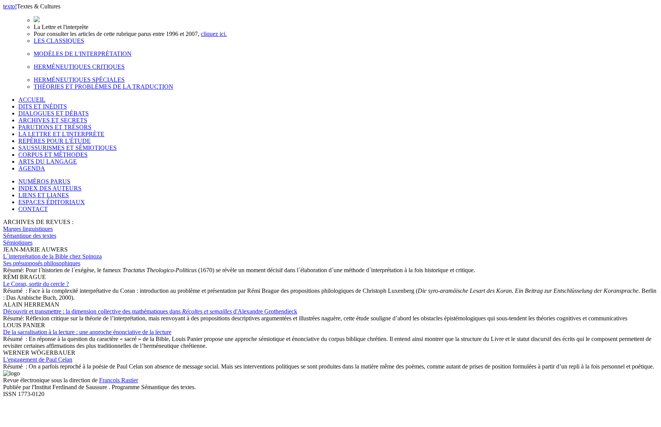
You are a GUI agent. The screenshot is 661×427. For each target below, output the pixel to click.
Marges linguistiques (28, 229)
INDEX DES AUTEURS (49, 188)
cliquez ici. (214, 34)
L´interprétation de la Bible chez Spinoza (52, 259)
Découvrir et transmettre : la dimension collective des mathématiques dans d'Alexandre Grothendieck (150, 311)
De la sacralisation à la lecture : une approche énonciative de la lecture (87, 332)
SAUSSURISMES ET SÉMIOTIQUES (67, 147)
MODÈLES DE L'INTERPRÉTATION (83, 53)
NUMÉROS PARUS (44, 181)
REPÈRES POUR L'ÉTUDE (54, 141)
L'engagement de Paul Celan (37, 359)
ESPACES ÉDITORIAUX (51, 202)
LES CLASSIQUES (59, 40)
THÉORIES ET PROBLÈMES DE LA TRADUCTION (103, 86)
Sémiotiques (18, 242)
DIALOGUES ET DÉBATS (53, 113)
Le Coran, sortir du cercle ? (36, 284)
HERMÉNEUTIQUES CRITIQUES (79, 66)
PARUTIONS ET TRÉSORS (54, 127)
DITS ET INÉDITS (42, 106)
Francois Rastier (118, 380)
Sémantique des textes (29, 235)
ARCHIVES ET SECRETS (52, 120)
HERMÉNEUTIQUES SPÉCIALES (79, 79)
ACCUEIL (32, 99)
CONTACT (33, 209)
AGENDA (31, 168)
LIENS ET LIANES (43, 195)
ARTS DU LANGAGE (47, 161)
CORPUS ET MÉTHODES (53, 154)
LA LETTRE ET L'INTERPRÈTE (61, 134)
